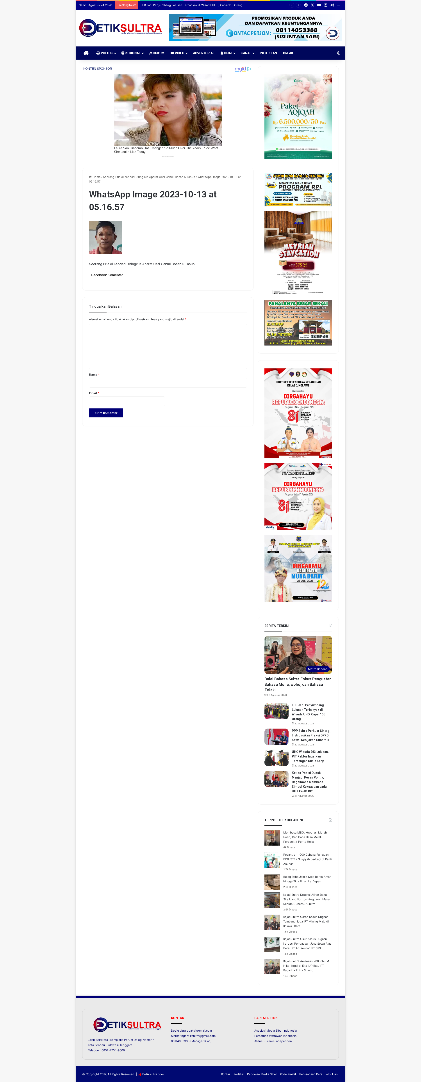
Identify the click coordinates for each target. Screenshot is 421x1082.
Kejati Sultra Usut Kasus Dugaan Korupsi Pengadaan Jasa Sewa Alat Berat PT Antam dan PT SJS (307, 943)
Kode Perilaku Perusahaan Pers (301, 1074)
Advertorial (203, 53)
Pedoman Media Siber (262, 1074)
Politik (106, 53)
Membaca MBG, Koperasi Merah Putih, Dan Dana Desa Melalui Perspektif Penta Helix (305, 837)
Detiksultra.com (153, 1074)
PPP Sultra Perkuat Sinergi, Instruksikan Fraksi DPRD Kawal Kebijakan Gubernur (194, 5)
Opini (227, 53)
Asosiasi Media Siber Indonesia (275, 1030)
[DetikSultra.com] (120, 28)
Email (94, 393)
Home (96, 177)
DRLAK (288, 53)
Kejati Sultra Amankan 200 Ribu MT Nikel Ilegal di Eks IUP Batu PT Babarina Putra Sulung (307, 965)
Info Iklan (268, 53)
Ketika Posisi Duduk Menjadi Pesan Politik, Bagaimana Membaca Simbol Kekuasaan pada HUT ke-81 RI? (309, 782)
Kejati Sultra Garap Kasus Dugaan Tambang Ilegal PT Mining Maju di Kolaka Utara (306, 921)
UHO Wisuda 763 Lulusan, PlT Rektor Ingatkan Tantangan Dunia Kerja (310, 756)
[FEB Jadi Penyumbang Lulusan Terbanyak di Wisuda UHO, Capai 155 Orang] (276, 711)
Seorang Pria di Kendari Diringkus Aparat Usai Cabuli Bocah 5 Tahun (149, 177)
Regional (132, 53)
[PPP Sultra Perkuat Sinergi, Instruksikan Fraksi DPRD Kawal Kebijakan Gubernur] (276, 737)
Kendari (100, 1045)
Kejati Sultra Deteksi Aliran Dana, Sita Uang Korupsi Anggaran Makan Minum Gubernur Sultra (307, 899)
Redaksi (239, 1074)
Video (179, 53)
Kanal (246, 53)
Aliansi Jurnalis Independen (273, 1041)
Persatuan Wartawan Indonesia (275, 1036)
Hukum (158, 53)
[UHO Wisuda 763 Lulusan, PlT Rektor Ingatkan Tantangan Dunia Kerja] (276, 758)
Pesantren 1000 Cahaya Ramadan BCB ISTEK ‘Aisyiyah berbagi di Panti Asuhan (307, 859)
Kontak (225, 1074)
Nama (94, 374)
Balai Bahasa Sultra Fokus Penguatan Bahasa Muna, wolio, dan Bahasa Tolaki (298, 684)
